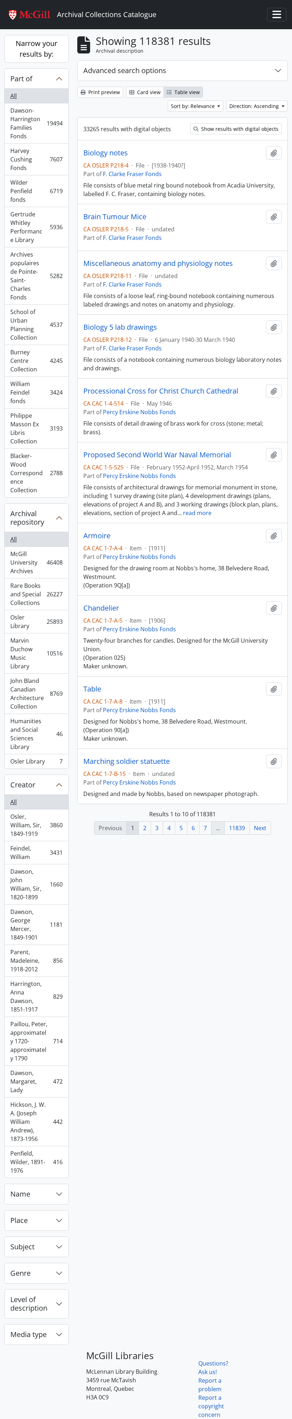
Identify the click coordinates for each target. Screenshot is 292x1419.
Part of (21, 78)
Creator (22, 785)
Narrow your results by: (36, 48)
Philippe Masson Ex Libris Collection (36, 428)
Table (92, 689)
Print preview (103, 92)
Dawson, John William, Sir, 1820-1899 (36, 884)
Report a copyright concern (211, 1406)
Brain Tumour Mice (114, 216)
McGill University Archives (36, 562)
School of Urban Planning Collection (36, 324)
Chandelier (101, 608)
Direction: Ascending (254, 106)
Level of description (28, 1304)
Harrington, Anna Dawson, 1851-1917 (36, 996)
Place (19, 1220)
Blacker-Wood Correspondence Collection (36, 473)
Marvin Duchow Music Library (36, 653)
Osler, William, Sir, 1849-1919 (36, 825)
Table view (186, 92)
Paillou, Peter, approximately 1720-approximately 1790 (36, 1041)
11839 (237, 828)
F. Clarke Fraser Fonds (132, 174)
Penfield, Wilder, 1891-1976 (36, 1162)
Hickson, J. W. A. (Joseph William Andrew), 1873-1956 (36, 1122)
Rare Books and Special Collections (36, 594)
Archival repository (27, 518)
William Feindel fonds (36, 392)
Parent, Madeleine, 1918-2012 (36, 960)
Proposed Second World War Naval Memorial (157, 455)
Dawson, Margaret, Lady (36, 1081)
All (13, 96)
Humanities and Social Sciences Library (36, 734)
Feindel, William (36, 852)
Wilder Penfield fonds (36, 191)
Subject (22, 1246)
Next (260, 828)
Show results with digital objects (239, 128)
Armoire (96, 535)
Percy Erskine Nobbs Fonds (139, 412)
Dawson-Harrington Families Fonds (36, 123)
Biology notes (105, 153)
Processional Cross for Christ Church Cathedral (160, 391)
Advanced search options (124, 70)
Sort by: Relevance (193, 106)
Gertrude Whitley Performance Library (36, 227)
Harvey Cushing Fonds (36, 159)
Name (20, 1194)
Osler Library (36, 621)
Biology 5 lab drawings (120, 327)
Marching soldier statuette (126, 761)
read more (197, 513)
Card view (148, 92)
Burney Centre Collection (36, 360)
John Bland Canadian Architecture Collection (36, 693)
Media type (28, 1334)
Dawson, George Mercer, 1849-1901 (36, 924)
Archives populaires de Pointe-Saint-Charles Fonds (36, 276)
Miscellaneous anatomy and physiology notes (158, 263)
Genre (20, 1273)
